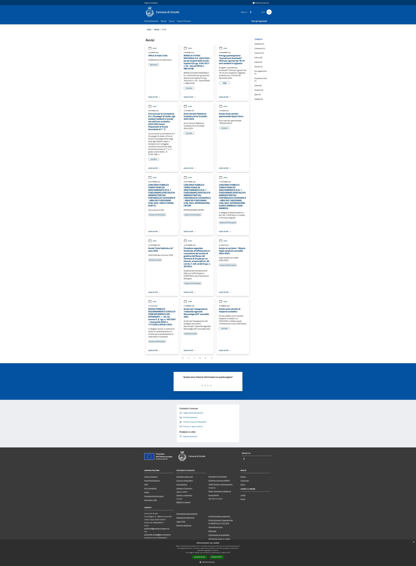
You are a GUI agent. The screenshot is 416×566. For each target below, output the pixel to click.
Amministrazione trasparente (219, 516)
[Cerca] (269, 12)
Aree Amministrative (152, 480)
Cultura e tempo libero (184, 480)
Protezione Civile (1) (260, 79)
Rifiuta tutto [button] (217, 557)
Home (149, 29)
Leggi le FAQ (180, 521)
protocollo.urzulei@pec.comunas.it (157, 534)
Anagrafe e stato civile (184, 476)
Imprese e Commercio (184, 488)
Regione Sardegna (151, 3)
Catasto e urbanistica (184, 495)
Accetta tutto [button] (199, 557)
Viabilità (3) (258, 99)
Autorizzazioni (213, 495)
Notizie (243, 476)
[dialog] (208, 553)
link (229, 552)
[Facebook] (250, 12)
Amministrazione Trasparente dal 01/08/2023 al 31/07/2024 (220, 522)
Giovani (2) (258, 66)
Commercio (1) (259, 48)
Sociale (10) (258, 90)
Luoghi (242, 495)
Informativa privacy (215, 527)
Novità (156, 29)
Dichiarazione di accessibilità (218, 535)
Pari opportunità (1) (260, 72)
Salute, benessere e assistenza (219, 491)
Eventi (242, 499)
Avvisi (154, 48)
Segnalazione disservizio (185, 517)
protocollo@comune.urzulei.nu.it (156, 528)
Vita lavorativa (181, 484)
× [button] (413, 542)
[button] (208, 562)
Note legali (212, 531)
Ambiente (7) (259, 44)
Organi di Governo (151, 476)
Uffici (146, 484)
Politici (146, 492)
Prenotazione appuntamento (186, 513)
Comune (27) (259, 53)
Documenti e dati (150, 500)
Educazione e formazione (217, 476)
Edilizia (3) (258, 62)
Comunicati (244, 480)
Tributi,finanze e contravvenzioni (220, 484)
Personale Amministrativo (153, 496)
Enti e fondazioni (150, 488)
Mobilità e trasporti (183, 502)
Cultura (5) (258, 57)
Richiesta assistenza (183, 525)
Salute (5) (258, 85)
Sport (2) (257, 94)
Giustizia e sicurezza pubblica (219, 480)
